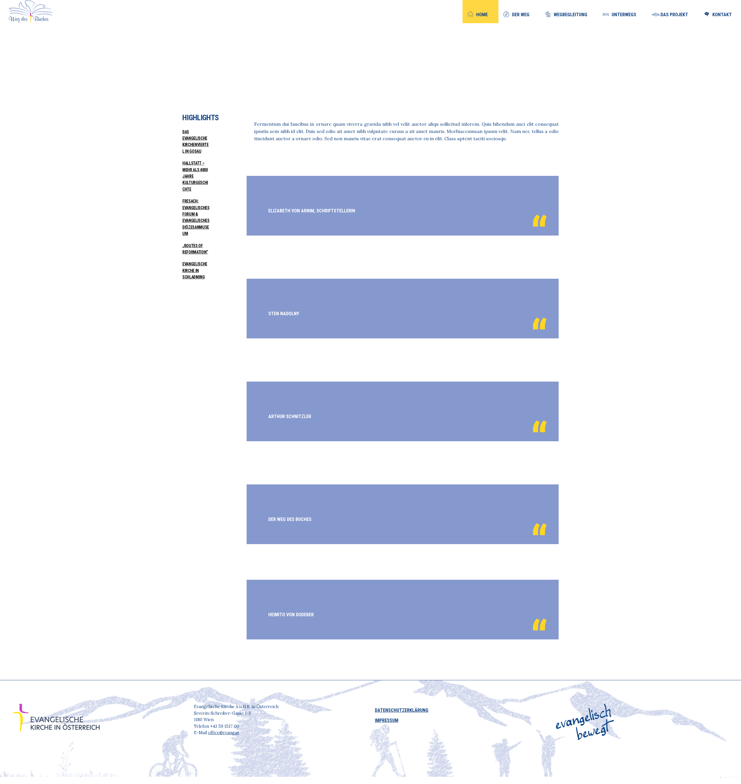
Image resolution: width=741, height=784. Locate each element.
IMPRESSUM (386, 720)
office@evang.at (223, 732)
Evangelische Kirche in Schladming (194, 270)
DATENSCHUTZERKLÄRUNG (401, 710)
